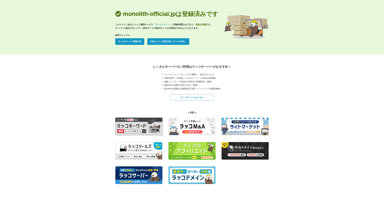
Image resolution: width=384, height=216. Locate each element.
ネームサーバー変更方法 (129, 41)
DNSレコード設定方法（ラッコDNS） (168, 41)
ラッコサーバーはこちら (192, 97)
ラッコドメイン (162, 24)
